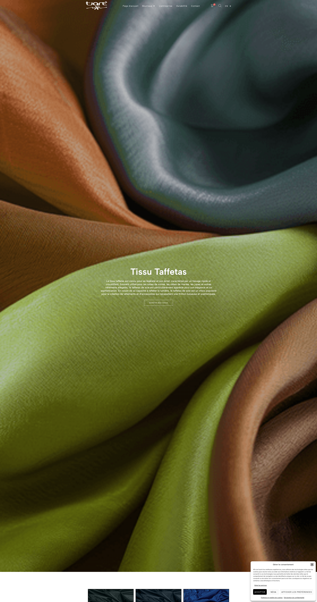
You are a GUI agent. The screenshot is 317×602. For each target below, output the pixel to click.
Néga (273, 592)
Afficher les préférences (296, 592)
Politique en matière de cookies (272, 598)
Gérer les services (260, 585)
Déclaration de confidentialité (294, 598)
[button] (312, 564)
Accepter (259, 592)
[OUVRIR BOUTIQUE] (154, 6)
